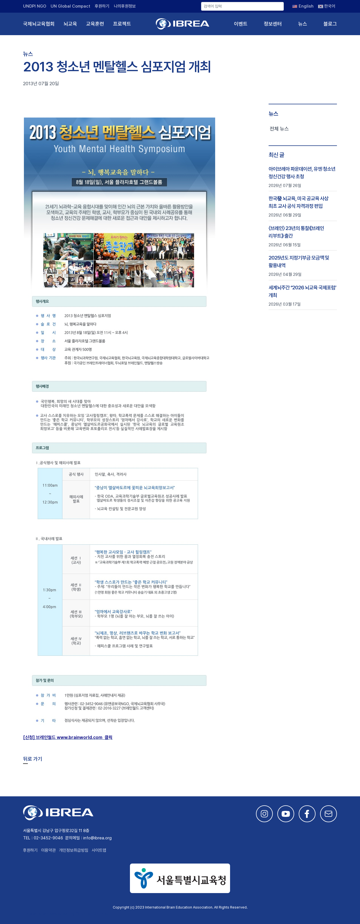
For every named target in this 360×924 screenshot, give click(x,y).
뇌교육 (70, 24)
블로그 (330, 24)
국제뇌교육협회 (39, 24)
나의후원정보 (125, 6)
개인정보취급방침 (73, 850)
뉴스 (302, 24)
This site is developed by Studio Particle (65, 913)
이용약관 (48, 850)
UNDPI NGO (34, 6)
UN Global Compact (70, 6)
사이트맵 (99, 850)
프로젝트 (122, 24)
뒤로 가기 (32, 759)
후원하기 (102, 6)
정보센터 (273, 24)
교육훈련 (95, 24)
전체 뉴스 (279, 129)
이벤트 (241, 24)
